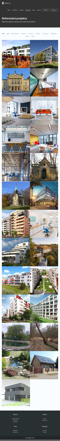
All (8, 33)
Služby (27, 36)
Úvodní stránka (15, 418)
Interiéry (31, 33)
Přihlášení (46, 10)
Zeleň (32, 36)
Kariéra (44, 432)
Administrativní (15, 33)
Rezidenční (54, 33)
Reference (28, 10)
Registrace (54, 10)
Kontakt (39, 10)
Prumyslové (45, 33)
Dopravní (23, 33)
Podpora (21, 10)
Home (9, 10)
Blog (34, 10)
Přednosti (14, 10)
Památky (38, 33)
